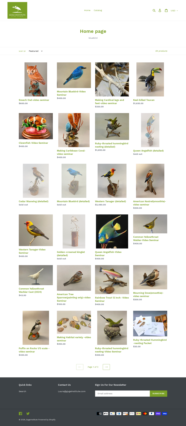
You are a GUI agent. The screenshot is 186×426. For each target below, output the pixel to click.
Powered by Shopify (46, 420)
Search (22, 391)
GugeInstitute (32, 420)
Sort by (22, 51)
